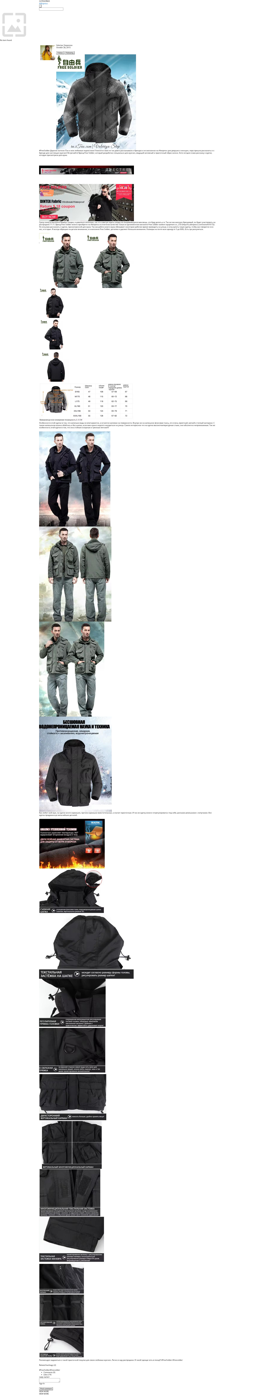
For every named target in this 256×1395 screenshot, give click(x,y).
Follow (60, 53)
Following (69, 53)
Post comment (46, 1389)
